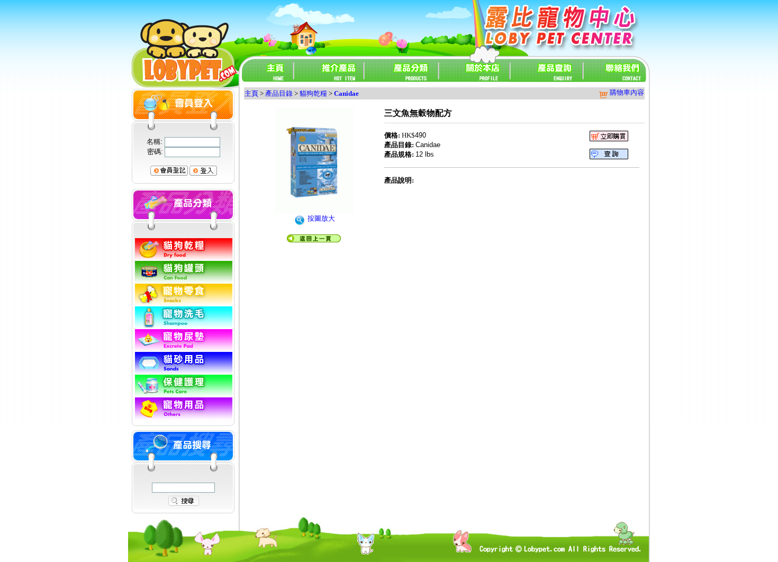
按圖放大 (320, 218)
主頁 (251, 93)
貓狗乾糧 (313, 93)
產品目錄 (279, 93)
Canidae (346, 93)
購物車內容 (626, 92)
